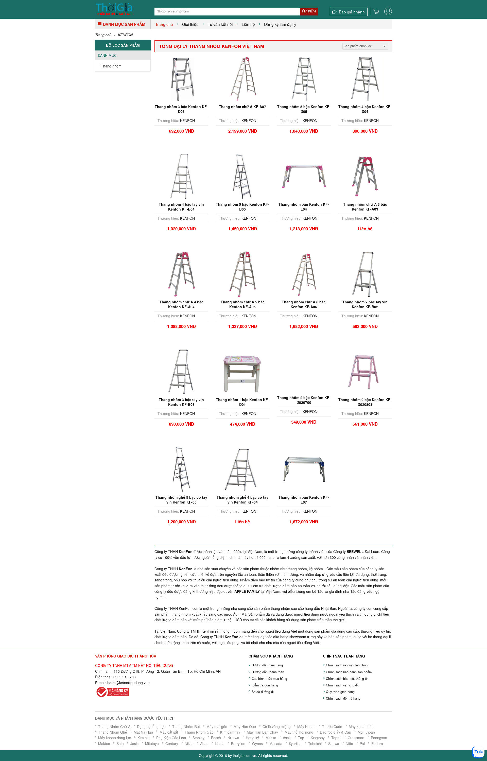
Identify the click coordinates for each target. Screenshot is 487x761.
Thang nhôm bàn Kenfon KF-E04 (304, 206)
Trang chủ (164, 24)
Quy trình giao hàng (340, 691)
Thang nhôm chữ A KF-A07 (242, 106)
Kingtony (318, 737)
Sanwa (333, 743)
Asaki (287, 737)
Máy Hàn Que (245, 726)
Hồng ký (252, 737)
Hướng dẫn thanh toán (268, 672)
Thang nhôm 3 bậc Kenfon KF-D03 (181, 109)
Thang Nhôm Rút (186, 726)
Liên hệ (248, 24)
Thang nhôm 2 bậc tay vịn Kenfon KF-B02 (365, 304)
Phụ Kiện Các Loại (171, 737)
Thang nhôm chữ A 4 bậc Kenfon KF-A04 (181, 304)
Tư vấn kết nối (220, 24)
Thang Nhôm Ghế (112, 732)
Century (171, 743)
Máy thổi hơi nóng (299, 732)
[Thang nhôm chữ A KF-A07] (242, 78)
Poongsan (379, 737)
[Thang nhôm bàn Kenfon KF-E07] (304, 469)
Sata (120, 743)
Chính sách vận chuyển (342, 685)
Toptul (336, 737)
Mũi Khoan (366, 732)
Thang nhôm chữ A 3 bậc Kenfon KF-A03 (365, 206)
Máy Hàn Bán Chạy (262, 732)
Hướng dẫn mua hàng (267, 665)
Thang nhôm (111, 65)
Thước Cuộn (332, 726)
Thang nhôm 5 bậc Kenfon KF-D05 (304, 109)
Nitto (349, 743)
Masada (275, 743)
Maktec (104, 743)
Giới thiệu (190, 24)
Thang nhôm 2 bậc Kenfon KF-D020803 (365, 402)
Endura (377, 743)
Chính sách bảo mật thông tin (347, 678)
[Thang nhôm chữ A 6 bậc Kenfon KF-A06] (304, 273)
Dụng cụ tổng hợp (151, 726)
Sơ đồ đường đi (263, 691)
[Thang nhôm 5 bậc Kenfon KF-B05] (242, 176)
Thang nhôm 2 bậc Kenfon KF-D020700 (304, 400)
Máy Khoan (306, 726)
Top (301, 737)
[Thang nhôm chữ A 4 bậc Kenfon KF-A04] (181, 273)
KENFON (125, 34)
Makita (271, 737)
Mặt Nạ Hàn (143, 732)
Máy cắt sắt (169, 732)
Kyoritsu (295, 743)
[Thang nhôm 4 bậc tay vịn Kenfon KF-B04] (181, 176)
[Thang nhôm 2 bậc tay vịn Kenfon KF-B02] (365, 273)
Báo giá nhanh (352, 11)
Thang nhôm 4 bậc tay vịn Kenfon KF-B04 (181, 206)
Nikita (189, 743)
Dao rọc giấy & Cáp (335, 732)
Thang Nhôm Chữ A (114, 726)
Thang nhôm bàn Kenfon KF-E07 (304, 499)
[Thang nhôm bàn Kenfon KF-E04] (304, 176)
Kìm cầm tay (230, 732)
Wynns (257, 743)
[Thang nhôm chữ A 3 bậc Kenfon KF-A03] (365, 176)
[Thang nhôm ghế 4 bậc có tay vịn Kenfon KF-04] (242, 469)
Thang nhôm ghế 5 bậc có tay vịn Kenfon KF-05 (181, 499)
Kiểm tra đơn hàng (265, 685)
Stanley (198, 737)
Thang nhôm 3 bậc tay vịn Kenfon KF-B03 (181, 402)
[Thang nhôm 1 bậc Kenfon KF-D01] (242, 371)
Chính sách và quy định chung (347, 665)
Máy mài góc (216, 726)
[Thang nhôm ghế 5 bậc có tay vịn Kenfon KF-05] (181, 469)
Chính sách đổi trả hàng (343, 698)
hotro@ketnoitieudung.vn (127, 682)
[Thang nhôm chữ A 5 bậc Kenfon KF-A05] (242, 273)
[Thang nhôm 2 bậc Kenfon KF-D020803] (365, 371)
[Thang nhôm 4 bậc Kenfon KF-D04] (365, 78)
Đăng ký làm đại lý (280, 24)
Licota (219, 743)
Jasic (134, 743)
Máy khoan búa (361, 726)
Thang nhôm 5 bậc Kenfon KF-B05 (242, 206)
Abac (204, 743)
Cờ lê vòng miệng (277, 726)
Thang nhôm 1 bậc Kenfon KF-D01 (242, 402)
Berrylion (238, 743)
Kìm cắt (143, 737)
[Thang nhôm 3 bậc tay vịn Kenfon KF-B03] (181, 371)
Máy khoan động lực (114, 737)
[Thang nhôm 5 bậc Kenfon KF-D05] (304, 78)
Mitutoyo (152, 743)
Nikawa (233, 737)
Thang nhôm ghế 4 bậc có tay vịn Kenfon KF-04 (242, 499)
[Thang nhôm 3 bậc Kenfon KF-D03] (181, 78)
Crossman (356, 737)
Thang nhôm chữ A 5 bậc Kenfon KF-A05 (243, 304)
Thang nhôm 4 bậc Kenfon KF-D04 (365, 109)
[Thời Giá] (114, 8)
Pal (362, 743)
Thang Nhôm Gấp (199, 732)
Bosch (216, 737)
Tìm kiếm (309, 11)
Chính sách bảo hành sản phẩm (349, 672)
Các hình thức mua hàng (269, 678)
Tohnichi (315, 743)
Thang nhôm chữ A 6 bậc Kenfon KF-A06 (304, 304)
